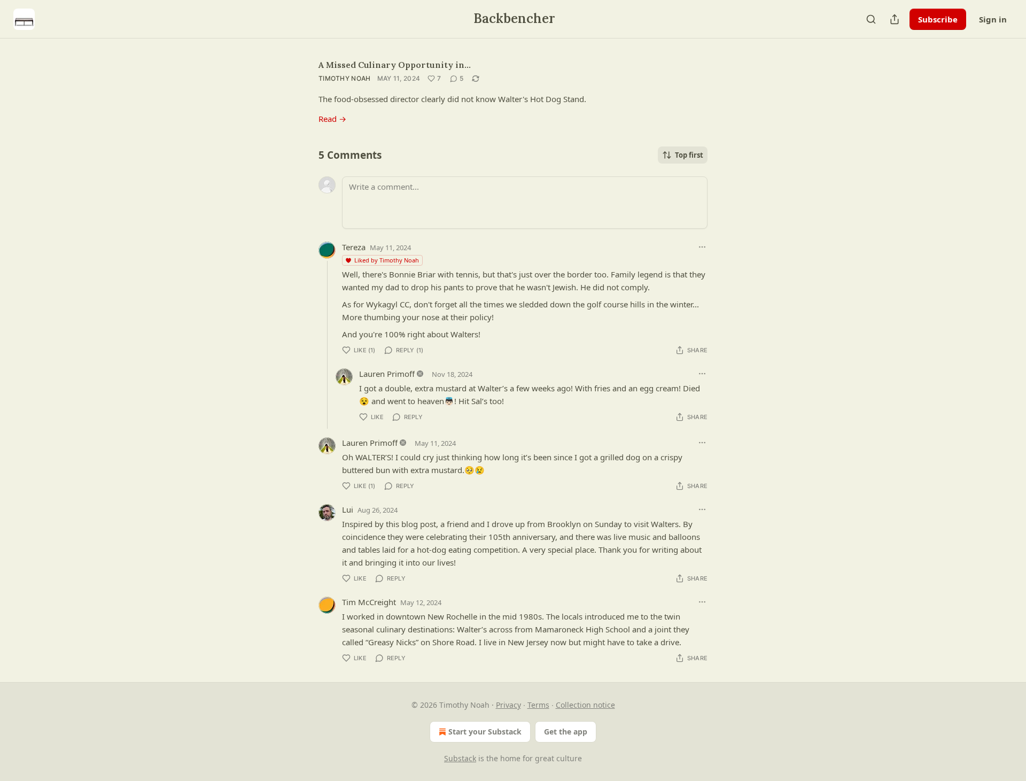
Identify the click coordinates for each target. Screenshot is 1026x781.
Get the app (565, 731)
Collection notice (585, 705)
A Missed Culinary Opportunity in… (394, 64)
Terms (538, 705)
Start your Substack (485, 731)
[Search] (871, 19)
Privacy (508, 705)
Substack (460, 758)
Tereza (354, 247)
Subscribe (938, 19)
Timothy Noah (344, 78)
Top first (689, 155)
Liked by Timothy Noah (386, 260)
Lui (347, 509)
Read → (332, 118)
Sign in (993, 19)
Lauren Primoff (387, 373)
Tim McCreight (369, 602)
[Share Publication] (894, 19)
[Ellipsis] (702, 247)
